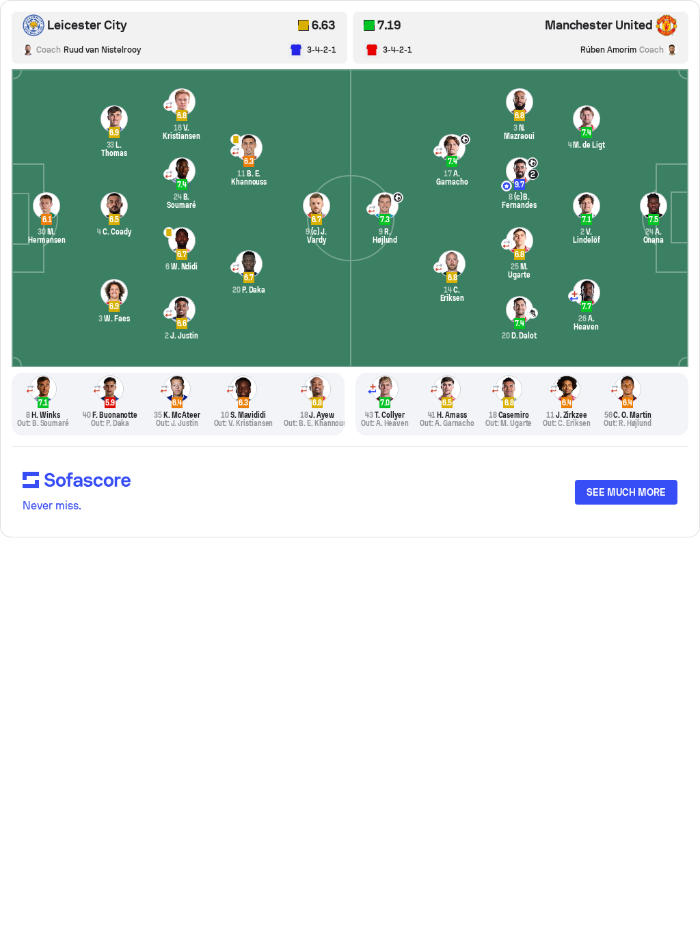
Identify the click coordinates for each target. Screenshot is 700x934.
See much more (626, 492)
